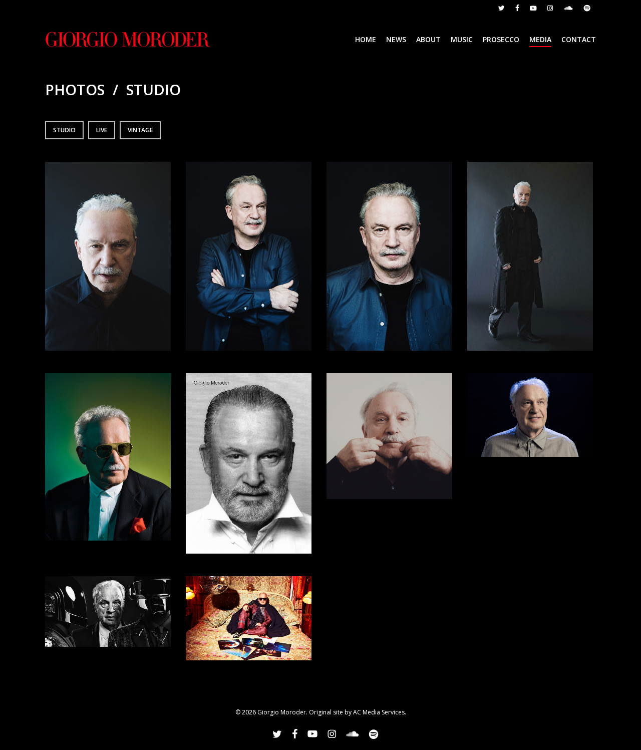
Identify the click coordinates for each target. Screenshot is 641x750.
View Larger (108, 246)
